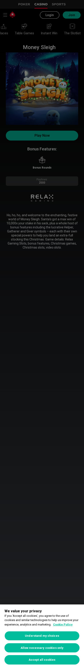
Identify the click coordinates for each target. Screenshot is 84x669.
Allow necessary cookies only (42, 648)
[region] (42, 636)
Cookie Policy (63, 624)
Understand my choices (42, 635)
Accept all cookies (42, 659)
